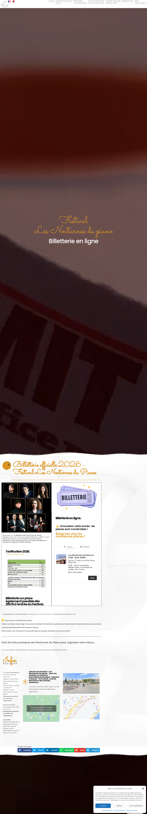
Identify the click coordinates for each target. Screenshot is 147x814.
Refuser (119, 806)
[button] (143, 789)
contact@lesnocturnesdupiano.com (64, 614)
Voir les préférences (136, 806)
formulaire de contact (60, 650)
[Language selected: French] (12, 1)
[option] (14, 1)
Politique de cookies (107, 810)
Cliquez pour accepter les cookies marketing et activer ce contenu (41, 708)
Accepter (103, 806)
